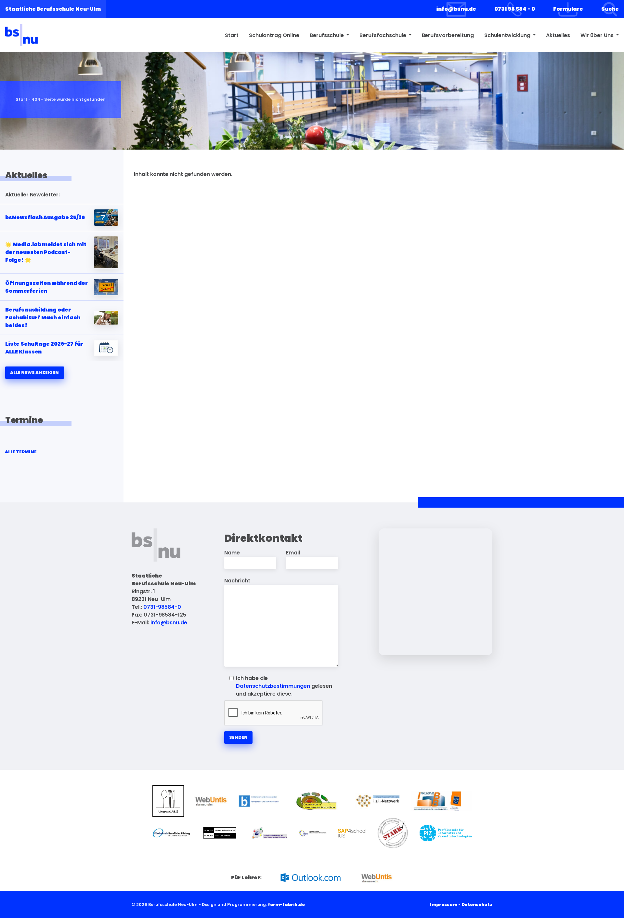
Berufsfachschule (383, 35)
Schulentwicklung (508, 35)
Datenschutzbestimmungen (273, 686)
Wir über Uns (597, 35)
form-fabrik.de (286, 904)
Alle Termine (20, 452)
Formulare (568, 9)
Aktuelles (558, 35)
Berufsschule (327, 35)
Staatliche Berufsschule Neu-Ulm (53, 9)
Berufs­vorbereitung (448, 35)
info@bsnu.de (456, 9)
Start (232, 35)
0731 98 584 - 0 (514, 9)
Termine (24, 420)
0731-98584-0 (162, 607)
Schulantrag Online (274, 35)
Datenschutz (477, 904)
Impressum (443, 904)
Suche (610, 9)
